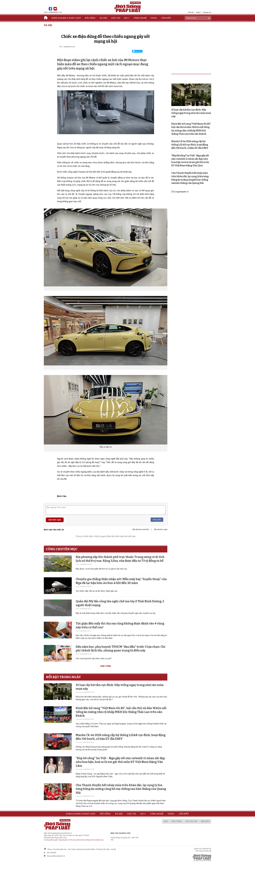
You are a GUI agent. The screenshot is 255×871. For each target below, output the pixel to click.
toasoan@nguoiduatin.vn (56, 856)
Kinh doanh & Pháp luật (66, 18)
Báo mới (205, 821)
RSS (166, 821)
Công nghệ (140, 18)
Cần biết (166, 18)
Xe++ (126, 18)
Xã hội (103, 18)
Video (153, 18)
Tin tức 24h (191, 821)
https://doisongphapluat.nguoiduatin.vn (58, 833)
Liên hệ (190, 12)
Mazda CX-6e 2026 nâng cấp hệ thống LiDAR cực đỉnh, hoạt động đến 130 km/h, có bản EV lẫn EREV (120, 737)
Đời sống (90, 18)
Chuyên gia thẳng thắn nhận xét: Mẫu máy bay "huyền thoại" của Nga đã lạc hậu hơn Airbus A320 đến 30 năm (121, 581)
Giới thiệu (176, 821)
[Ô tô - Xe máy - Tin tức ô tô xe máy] (180, 191)
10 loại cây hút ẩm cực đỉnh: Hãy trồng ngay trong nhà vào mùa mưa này (191, 113)
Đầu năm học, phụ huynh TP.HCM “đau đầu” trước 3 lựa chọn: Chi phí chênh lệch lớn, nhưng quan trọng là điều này (120, 648)
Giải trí (115, 18)
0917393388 (51, 853)
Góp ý (198, 12)
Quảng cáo (207, 12)
